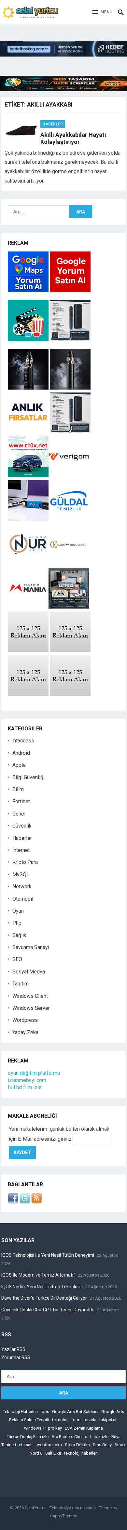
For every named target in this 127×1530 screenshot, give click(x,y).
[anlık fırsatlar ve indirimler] (29, 431)
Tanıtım (20, 984)
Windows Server (31, 1008)
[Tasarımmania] (28, 607)
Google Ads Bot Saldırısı (75, 1411)
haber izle (99, 1436)
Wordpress (25, 1020)
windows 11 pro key (43, 1428)
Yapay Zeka (25, 1032)
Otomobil (22, 899)
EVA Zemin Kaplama (84, 1428)
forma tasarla (83, 1419)
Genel (18, 814)
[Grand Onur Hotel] (28, 563)
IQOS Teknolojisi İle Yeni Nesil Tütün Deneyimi (47, 1255)
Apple (19, 765)
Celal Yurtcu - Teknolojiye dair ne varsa (60, 1507)
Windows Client (30, 996)
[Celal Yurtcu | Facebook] (13, 1202)
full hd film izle (25, 1087)
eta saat (26, 1444)
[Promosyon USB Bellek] (28, 519)
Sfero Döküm (77, 1444)
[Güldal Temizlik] (69, 519)
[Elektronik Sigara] (29, 388)
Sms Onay (102, 1444)
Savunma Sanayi (30, 947)
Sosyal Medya (28, 972)
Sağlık (19, 935)
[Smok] (70, 388)
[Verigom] (69, 475)
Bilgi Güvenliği (28, 777)
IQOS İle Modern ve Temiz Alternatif (38, 1275)
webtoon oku (49, 1444)
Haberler (52, 124)
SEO (17, 959)
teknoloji (60, 1419)
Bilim (18, 789)
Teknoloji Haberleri (20, 1411)
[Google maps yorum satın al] (29, 290)
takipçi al (107, 1419)
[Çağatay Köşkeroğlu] (69, 563)
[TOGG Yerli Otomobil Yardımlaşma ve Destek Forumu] (28, 475)
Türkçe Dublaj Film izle (28, 1436)
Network (22, 886)
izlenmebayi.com (27, 1080)
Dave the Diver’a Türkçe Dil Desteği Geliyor (44, 1298)
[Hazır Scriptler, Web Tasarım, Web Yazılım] (63, 89)
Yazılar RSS (13, 1349)
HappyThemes (63, 1515)
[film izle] (29, 339)
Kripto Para (25, 862)
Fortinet (21, 801)
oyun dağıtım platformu (34, 1073)
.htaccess (23, 741)
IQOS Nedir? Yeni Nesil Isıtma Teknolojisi (42, 1286)
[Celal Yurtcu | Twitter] (25, 1202)
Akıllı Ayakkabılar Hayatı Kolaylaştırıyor (73, 138)
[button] (102, 12)
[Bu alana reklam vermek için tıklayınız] (28, 650)
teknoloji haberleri (81, 1453)
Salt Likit (53, 1453)
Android (21, 753)
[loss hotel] (69, 607)
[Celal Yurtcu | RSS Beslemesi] (36, 1202)
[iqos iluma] (70, 339)
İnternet (21, 850)
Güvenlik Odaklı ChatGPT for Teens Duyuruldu (47, 1309)
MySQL (20, 874)
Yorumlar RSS (15, 1357)
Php (16, 923)
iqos (45, 1411)
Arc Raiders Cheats (69, 1436)
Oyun (18, 911)
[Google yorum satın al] (70, 290)
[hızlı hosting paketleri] (63, 55)
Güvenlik (22, 826)
